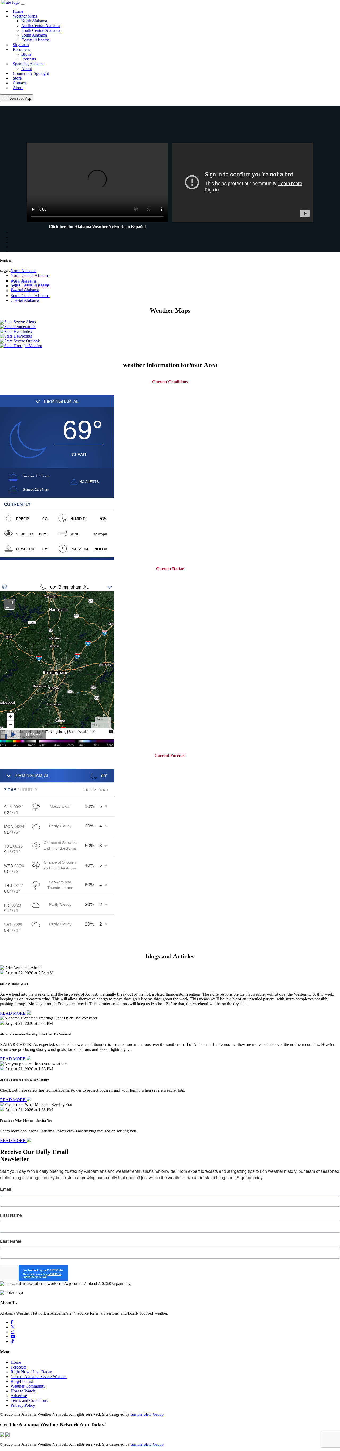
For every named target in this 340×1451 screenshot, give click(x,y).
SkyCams (21, 44)
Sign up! (170, 1273)
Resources (21, 49)
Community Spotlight (31, 73)
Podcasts (28, 59)
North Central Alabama (40, 25)
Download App (19, 99)
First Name (11, 1215)
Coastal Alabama (35, 40)
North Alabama (34, 21)
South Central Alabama (40, 30)
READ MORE (13, 1013)
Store (17, 78)
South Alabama (34, 35)
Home (18, 11)
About (26, 68)
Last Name (11, 1241)
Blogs (26, 54)
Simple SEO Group (147, 1414)
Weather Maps (25, 16)
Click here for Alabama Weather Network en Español (97, 226)
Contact (19, 83)
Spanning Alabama (29, 64)
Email (5, 1189)
